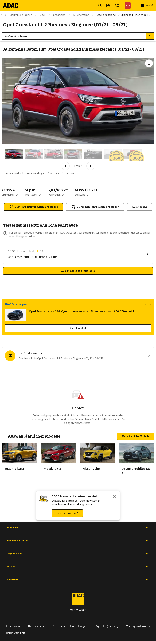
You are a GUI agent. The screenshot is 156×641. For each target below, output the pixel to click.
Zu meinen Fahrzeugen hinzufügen (98, 206)
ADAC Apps (12, 527)
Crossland (59, 15)
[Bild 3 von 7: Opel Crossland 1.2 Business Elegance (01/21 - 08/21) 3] (53, 154)
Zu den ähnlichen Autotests (78, 270)
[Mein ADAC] (108, 5)
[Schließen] (114, 497)
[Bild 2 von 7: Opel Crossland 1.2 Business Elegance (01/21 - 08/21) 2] (34, 154)
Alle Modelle (139, 206)
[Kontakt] (117, 5)
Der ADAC (11, 566)
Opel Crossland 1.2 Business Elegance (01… (123, 15)
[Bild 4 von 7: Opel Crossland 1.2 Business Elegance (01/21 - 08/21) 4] (73, 154)
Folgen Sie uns (14, 553)
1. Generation (81, 15)
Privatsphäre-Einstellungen (70, 626)
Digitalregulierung (106, 626)
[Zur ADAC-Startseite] (10, 5)
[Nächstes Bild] (90, 166)
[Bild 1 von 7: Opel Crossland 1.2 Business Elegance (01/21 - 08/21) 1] (14, 154)
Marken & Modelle (21, 15)
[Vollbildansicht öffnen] (149, 63)
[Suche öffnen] (100, 5)
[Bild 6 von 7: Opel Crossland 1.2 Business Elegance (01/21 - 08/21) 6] (113, 154)
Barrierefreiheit (15, 633)
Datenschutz (36, 626)
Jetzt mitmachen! (67, 513)
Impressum (13, 626)
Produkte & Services (17, 540)
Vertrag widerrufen (138, 626)
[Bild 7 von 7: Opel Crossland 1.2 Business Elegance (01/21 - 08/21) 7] (132, 154)
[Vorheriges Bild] (66, 166)
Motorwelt (12, 579)
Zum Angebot (78, 328)
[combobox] (73, 6)
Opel (42, 15)
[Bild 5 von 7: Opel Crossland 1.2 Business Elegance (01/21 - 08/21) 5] (93, 154)
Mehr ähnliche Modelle (136, 436)
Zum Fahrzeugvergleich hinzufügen (36, 206)
